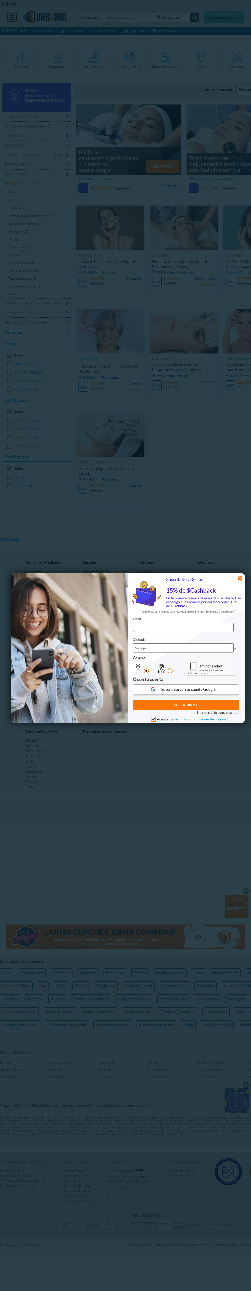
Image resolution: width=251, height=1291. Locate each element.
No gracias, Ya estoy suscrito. (217, 713)
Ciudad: (139, 639)
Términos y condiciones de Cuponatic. (202, 719)
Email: (137, 619)
